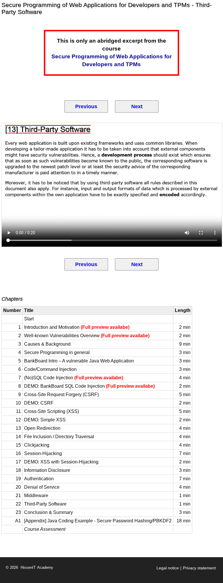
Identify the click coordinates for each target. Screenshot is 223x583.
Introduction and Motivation (77, 327)
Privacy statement (199, 568)
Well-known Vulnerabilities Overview (87, 335)
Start (29, 318)
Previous (86, 106)
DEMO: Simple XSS (45, 419)
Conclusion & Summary (48, 512)
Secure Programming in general (57, 352)
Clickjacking (36, 445)
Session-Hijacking (43, 453)
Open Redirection (42, 428)
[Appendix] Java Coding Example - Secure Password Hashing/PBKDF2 (98, 520)
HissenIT (28, 568)
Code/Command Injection (50, 369)
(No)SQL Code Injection (73, 377)
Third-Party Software (45, 503)
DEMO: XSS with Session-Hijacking (61, 461)
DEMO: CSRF (38, 402)
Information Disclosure (47, 470)
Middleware (36, 495)
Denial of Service (42, 487)
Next (137, 106)
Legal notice (168, 568)
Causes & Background (47, 344)
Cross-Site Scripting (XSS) (51, 411)
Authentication (39, 478)
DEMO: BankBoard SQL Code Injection (89, 386)
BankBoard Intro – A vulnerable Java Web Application (79, 360)
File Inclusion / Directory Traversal (59, 436)
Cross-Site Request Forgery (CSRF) (61, 394)
